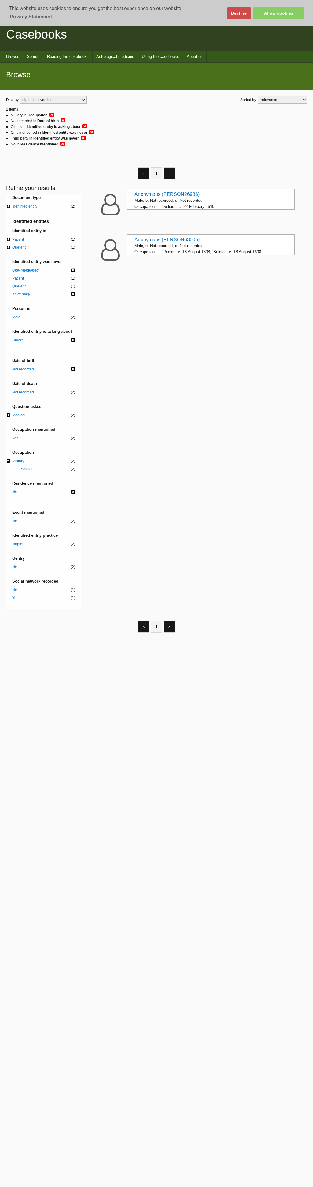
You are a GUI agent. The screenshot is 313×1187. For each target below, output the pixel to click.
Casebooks (36, 34)
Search (33, 56)
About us (195, 56)
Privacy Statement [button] (31, 16)
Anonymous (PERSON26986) (167, 194)
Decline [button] (239, 13)
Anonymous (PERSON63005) (167, 239)
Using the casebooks (160, 56)
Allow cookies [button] (278, 13)
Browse (12, 56)
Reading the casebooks (68, 56)
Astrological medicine (115, 56)
